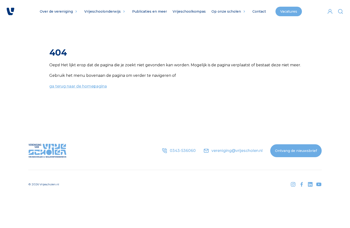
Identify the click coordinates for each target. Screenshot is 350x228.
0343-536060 (183, 150)
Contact (259, 11)
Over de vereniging (56, 11)
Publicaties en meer (149, 11)
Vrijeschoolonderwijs (102, 11)
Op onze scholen (226, 11)
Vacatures (288, 11)
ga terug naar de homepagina (78, 86)
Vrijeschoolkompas (189, 11)
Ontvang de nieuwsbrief (296, 151)
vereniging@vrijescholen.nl (237, 150)
